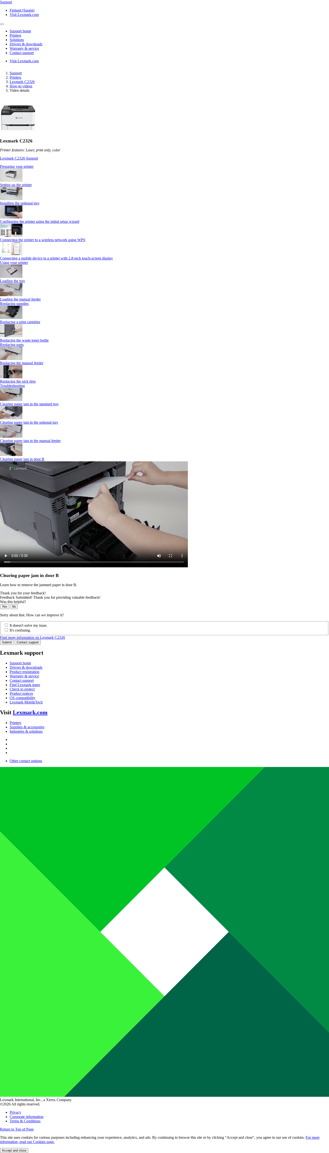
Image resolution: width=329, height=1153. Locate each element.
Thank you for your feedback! (23, 593)
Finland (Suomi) (22, 10)
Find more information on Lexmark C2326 (32, 637)
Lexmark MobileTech (26, 702)
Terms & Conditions (25, 1121)
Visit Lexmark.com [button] (24, 15)
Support (16, 73)
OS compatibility (22, 698)
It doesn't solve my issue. (28, 625)
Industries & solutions (26, 731)
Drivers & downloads (26, 667)
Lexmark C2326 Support (19, 158)
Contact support (28, 642)
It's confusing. (20, 630)
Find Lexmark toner (25, 685)
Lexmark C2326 (22, 82)
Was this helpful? (13, 602)
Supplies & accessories (27, 727)
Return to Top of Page (17, 1129)
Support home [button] (20, 31)
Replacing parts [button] (12, 345)
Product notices (21, 693)
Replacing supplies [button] (14, 304)
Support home (20, 663)
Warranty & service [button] (24, 48)
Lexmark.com (30, 712)
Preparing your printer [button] (16, 166)
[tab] (164, 166)
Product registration (24, 672)
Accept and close (14, 1150)
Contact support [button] (22, 53)
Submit (7, 642)
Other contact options (26, 761)
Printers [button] (15, 35)
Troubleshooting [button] (12, 386)
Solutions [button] (17, 40)
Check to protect (22, 689)
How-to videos (21, 86)
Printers (15, 77)
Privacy (15, 1112)
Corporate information (26, 1117)
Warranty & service (24, 676)
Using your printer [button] (14, 262)
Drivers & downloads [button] (26, 44)
